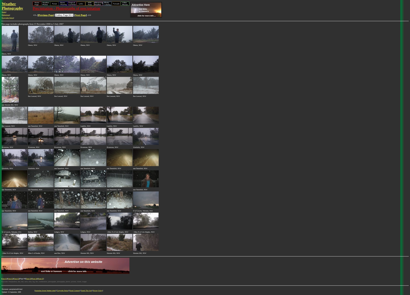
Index (4, 12)
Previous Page (46, 15)
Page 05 (28, 279)
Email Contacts (75, 290)
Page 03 (16, 279)
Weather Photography (12, 6)
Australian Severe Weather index (45, 290)
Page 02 (10, 279)
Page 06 (34, 279)
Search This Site (86, 290)
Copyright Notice (7, 18)
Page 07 (40, 279)
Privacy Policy (97, 290)
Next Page (80, 15)
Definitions (5, 15)
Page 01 (4, 279)
